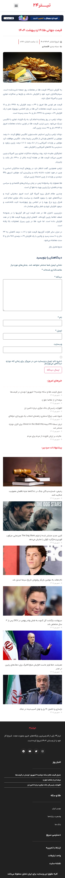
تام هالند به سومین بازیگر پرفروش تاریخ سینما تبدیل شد (37, 579)
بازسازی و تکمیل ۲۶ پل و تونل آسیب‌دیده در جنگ (41, 709)
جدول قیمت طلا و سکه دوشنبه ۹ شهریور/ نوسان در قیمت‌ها (36, 392)
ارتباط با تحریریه (53, 847)
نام (60, 317)
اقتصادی (45, 46)
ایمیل (58, 331)
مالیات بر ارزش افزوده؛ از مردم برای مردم (44, 436)
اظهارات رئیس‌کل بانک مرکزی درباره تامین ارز (43, 408)
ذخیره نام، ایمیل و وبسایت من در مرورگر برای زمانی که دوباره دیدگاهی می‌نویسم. (34, 362)
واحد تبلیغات (54, 855)
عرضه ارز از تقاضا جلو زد (52, 400)
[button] (16, 5)
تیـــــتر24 (42, 5)
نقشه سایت (55, 863)
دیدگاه (58, 277)
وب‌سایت (58, 344)
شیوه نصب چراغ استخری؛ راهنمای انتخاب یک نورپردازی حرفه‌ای (35, 416)
